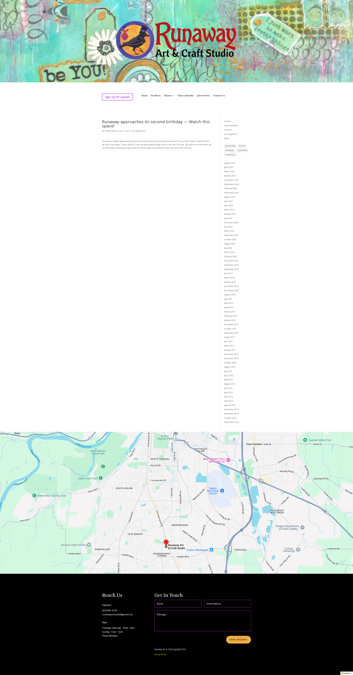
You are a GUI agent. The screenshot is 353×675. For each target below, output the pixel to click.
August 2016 (229, 367)
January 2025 (230, 175)
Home (144, 96)
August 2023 (229, 197)
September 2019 (231, 269)
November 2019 (231, 265)
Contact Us (219, 96)
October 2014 (230, 418)
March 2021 (229, 231)
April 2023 (228, 205)
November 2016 (231, 358)
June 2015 (228, 392)
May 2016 (228, 379)
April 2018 (228, 307)
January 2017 (230, 350)
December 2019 (231, 260)
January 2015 (230, 405)
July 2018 (228, 299)
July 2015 (228, 388)
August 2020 (229, 243)
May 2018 (228, 303)
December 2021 (231, 222)
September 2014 (231, 422)
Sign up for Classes (117, 97)
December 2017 (231, 324)
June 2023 (228, 201)
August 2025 (229, 163)
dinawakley (229, 150)
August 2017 (229, 337)
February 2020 (230, 256)
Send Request (238, 639)
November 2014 (231, 413)
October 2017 (230, 328)
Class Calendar (185, 96)
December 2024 (231, 180)
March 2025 (229, 171)
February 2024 (230, 188)
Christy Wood (111, 131)
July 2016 (228, 371)
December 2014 (231, 409)
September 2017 (231, 333)
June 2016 (228, 375)
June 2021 (228, 226)
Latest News (203, 96)
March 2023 (229, 209)
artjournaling (230, 146)
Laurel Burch (242, 150)
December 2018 (231, 286)
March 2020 (229, 252)
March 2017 (229, 345)
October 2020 (230, 239)
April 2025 (228, 167)
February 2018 (230, 316)
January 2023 (230, 214)
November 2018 (231, 290)
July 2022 (228, 218)
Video (226, 138)
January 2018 (230, 320)
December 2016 (231, 354)
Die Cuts (242, 146)
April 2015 (228, 401)
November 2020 (231, 235)
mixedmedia (230, 155)
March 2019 (229, 277)
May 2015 (228, 396)
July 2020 (228, 248)
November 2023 (231, 192)
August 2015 (229, 384)
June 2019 (228, 273)
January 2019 (230, 282)
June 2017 (228, 341)
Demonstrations (231, 125)
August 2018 (229, 294)
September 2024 (231, 184)
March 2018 (229, 311)
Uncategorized (138, 131)
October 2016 (230, 362)
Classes (168, 96)
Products (156, 96)
